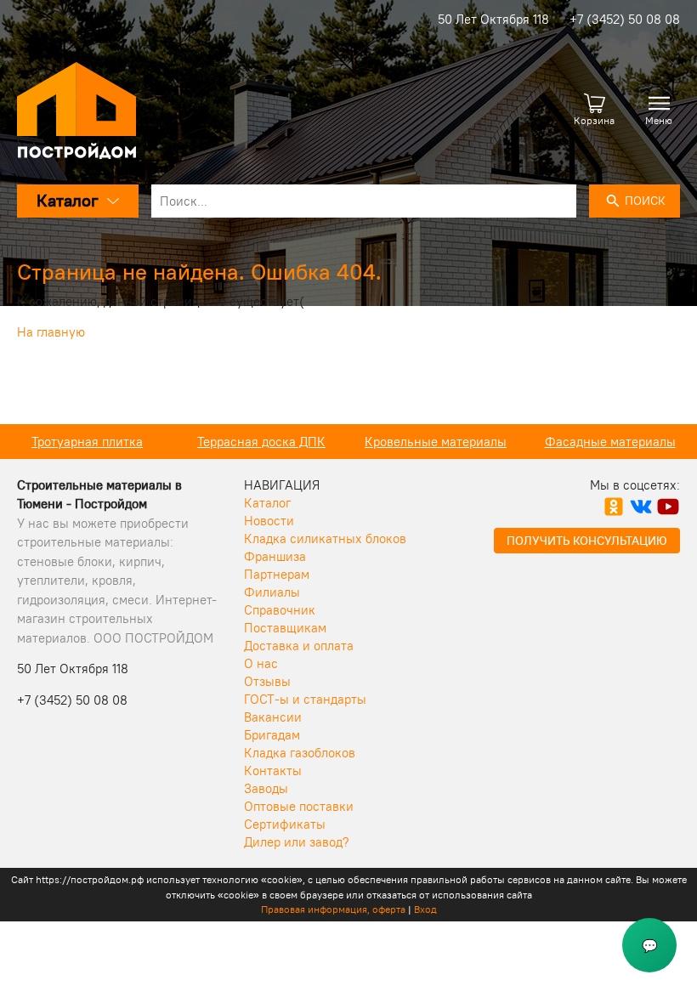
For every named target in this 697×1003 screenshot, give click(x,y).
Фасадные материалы (610, 442)
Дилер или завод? (296, 842)
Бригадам (272, 735)
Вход (425, 909)
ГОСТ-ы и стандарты (305, 699)
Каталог (267, 503)
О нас (261, 663)
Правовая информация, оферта (333, 909)
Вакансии (273, 717)
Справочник (279, 610)
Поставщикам (285, 628)
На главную (51, 332)
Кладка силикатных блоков (325, 538)
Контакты (273, 770)
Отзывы (267, 681)
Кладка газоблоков (299, 753)
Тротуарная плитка (87, 442)
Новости (269, 521)
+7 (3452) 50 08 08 (625, 19)
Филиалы (272, 592)
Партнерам (276, 574)
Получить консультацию (587, 540)
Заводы (266, 788)
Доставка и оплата (299, 646)
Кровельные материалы (436, 442)
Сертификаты (285, 824)
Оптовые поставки (299, 806)
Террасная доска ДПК (261, 442)
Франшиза (275, 556)
